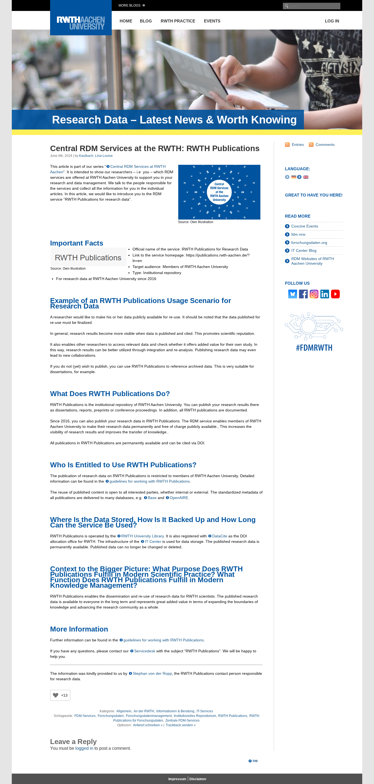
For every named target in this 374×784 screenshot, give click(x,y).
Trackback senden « (181, 725)
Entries (298, 144)
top (255, 761)
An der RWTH (144, 711)
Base (152, 497)
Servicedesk (144, 651)
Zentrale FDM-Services (182, 720)
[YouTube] (335, 293)
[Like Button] (55, 695)
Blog (146, 21)
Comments (325, 144)
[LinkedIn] (325, 293)
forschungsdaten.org (309, 242)
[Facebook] (303, 293)
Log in (332, 21)
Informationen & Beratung (175, 711)
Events (212, 21)
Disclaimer (197, 779)
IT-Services (205, 711)
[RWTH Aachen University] (81, 33)
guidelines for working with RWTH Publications (150, 481)
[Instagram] (314, 293)
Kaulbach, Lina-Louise (96, 156)
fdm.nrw (298, 234)
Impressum (177, 779)
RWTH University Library (142, 536)
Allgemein (123, 711)
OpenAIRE (179, 497)
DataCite (219, 536)
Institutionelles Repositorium (195, 716)
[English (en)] (305, 177)
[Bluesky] (293, 293)
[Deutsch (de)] (293, 177)
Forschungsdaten (111, 716)
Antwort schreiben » (148, 725)
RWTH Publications (232, 716)
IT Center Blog (304, 250)
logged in (84, 748)
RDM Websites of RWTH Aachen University (312, 261)
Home (126, 21)
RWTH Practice (178, 21)
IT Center (153, 541)
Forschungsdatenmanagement (149, 716)
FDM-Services (85, 716)
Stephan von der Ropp (152, 673)
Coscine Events (304, 226)
